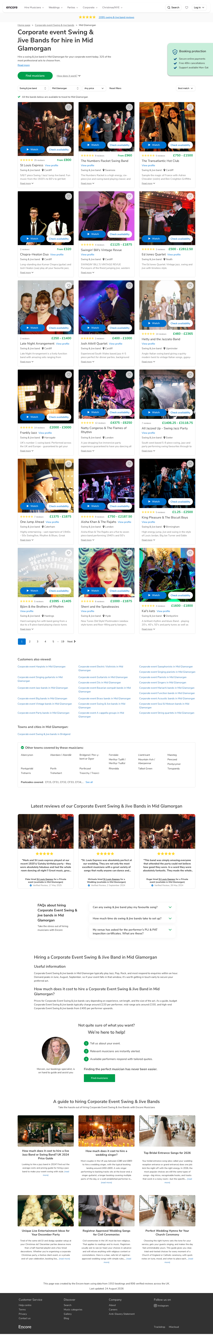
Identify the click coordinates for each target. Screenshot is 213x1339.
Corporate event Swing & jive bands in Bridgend (44, 734)
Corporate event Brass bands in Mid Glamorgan (104, 698)
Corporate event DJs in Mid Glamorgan (99, 682)
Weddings (54, 7)
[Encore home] (11, 7)
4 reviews (99, 244)
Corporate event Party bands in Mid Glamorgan (43, 713)
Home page (24, 25)
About (112, 1305)
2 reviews (24, 249)
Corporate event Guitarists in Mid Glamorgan (103, 677)
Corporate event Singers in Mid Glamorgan (162, 682)
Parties (71, 7)
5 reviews (160, 155)
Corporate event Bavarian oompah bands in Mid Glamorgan (104, 689)
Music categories (73, 1309)
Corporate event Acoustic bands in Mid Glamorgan (167, 698)
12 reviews (100, 423)
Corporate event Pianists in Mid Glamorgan (162, 677)
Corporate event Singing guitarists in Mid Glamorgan (40, 679)
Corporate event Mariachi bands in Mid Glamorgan (166, 688)
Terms (22, 1309)
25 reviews (39, 160)
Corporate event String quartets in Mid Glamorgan (166, 713)
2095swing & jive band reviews (116, 17)
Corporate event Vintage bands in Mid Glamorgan (45, 704)
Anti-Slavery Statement (122, 1314)
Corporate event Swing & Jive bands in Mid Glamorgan (101, 705)
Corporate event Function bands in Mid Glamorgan (167, 693)
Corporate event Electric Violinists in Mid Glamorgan (100, 668)
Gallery (68, 1314)
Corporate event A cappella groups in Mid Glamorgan (101, 714)
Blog (66, 1318)
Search (175, 7)
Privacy (23, 1314)
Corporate (88, 7)
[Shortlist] (186, 7)
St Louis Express (45, 879)
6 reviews (99, 601)
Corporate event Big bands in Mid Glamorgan (42, 698)
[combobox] (33, 88)
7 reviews (146, 423)
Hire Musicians (32, 7)
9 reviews (99, 155)
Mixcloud (174, 1327)
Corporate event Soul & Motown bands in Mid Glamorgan (164, 705)
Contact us (25, 1318)
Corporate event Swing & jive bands (54, 25)
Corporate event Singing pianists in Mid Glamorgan (167, 672)
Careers (113, 1309)
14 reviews (161, 334)
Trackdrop (159, 1327)
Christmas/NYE (110, 7)
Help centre (25, 1305)
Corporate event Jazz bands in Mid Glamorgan (43, 688)
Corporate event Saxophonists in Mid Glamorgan (166, 666)
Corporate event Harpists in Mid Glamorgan (41, 666)
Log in (197, 7)
